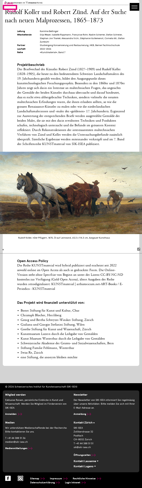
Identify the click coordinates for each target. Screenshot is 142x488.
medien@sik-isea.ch (16, 441)
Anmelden (11, 414)
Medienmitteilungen (16, 448)
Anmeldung (80, 414)
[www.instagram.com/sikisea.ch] (20, 478)
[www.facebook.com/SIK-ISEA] (8, 478)
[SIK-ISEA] (10, 7)
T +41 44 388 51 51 (83, 443)
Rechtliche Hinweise (84, 478)
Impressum (56, 478)
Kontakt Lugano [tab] (84, 466)
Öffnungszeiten (82, 455)
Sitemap (35, 478)
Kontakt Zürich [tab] (83, 422)
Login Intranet (73, 482)
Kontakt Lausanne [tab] (85, 461)
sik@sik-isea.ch (82, 447)
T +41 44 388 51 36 (15, 438)
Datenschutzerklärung (42, 482)
